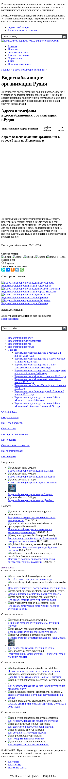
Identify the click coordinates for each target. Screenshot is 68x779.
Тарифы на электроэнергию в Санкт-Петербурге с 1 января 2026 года (35, 366)
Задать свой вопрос (19, 27)
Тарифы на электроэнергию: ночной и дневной (35, 677)
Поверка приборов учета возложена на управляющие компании (30, 531)
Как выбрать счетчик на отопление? (28, 744)
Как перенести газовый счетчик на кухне (31, 648)
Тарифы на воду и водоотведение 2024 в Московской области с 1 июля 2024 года (37, 404)
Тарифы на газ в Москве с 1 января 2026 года (40, 376)
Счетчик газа (8, 428)
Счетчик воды (9, 411)
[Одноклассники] (13, 270)
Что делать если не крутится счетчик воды (32, 599)
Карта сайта (14, 764)
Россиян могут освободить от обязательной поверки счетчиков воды (32, 540)
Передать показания (19, 64)
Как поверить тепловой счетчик (26, 738)
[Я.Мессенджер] (3, 270)
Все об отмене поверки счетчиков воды (30, 579)
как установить (9, 417)
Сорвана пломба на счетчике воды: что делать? (34, 593)
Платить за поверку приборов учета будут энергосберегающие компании (31, 560)
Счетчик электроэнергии (15, 445)
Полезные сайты (17, 767)
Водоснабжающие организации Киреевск (31, 476)
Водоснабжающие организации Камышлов (32, 482)
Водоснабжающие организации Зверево (30, 494)
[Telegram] (17, 270)
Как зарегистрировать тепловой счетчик (30, 726)
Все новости (8, 567)
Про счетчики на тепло (21, 346)
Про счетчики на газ (19, 343)
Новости (13, 49)
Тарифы (12, 349)
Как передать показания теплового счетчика (33, 720)
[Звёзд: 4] (41, 256)
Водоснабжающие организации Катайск (30, 470)
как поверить (8, 439)
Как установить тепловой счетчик (27, 732)
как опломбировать (12, 450)
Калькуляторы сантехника (22, 30)
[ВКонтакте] (8, 270)
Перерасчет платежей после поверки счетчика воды (37, 588)
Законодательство (18, 52)
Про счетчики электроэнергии (25, 340)
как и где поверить (11, 422)
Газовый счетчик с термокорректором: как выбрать (37, 637)
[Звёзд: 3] (29, 256)
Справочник (15, 58)
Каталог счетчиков (18, 55)
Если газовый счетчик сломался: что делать (32, 631)
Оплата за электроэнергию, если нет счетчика (34, 671)
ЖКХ (11, 61)
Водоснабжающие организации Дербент (31, 500)
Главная (12, 46)
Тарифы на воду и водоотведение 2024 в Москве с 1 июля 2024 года (37, 399)
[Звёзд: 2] (18, 256)
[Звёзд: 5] (52, 256)
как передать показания (14, 434)
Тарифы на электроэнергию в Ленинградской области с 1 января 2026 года (40, 372)
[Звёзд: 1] (7, 256)
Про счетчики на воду (20, 337)
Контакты (13, 761)
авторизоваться (9, 318)
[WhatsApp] (22, 270)
